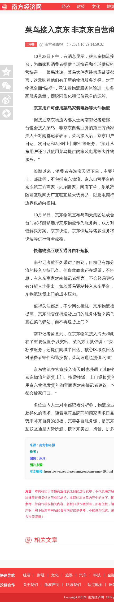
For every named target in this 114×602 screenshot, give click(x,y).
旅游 (69, 575)
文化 (96, 6)
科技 (97, 575)
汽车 (83, 575)
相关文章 (46, 539)
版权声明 (52, 585)
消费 (31, 44)
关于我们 (30, 585)
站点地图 (94, 585)
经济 (66, 6)
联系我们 (73, 585)
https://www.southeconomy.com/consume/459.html (78, 471)
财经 (81, 6)
